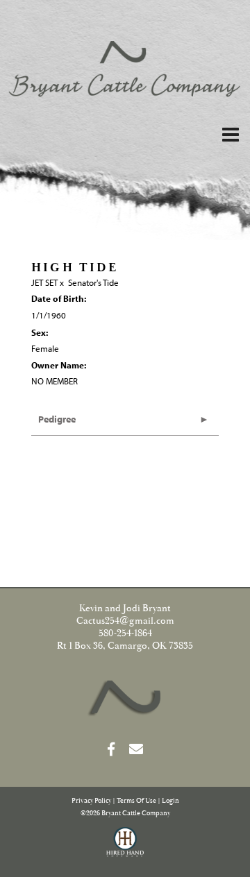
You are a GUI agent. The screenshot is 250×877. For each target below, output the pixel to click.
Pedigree (57, 419)
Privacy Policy (91, 801)
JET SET (44, 282)
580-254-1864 (125, 633)
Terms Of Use (136, 801)
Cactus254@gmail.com (125, 621)
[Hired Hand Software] (125, 848)
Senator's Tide (93, 282)
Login (170, 801)
